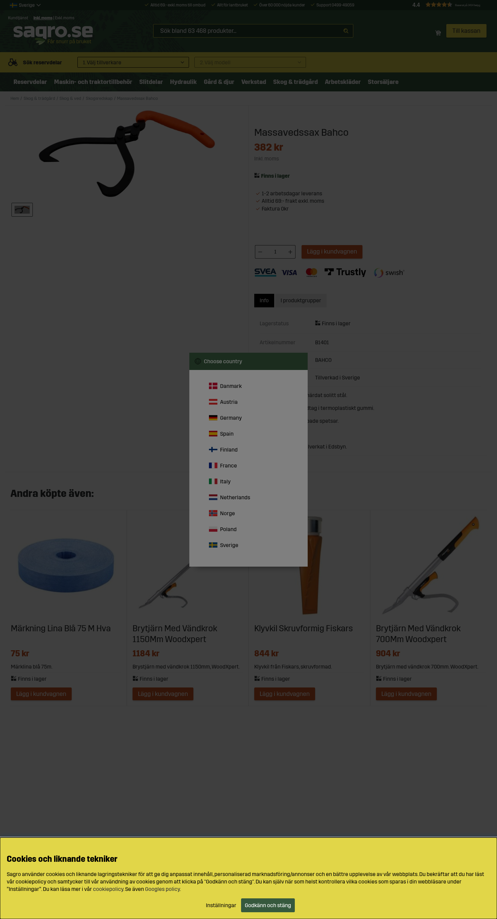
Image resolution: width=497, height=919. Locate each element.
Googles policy (162, 889)
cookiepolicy (108, 889)
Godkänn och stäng (268, 905)
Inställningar (221, 905)
